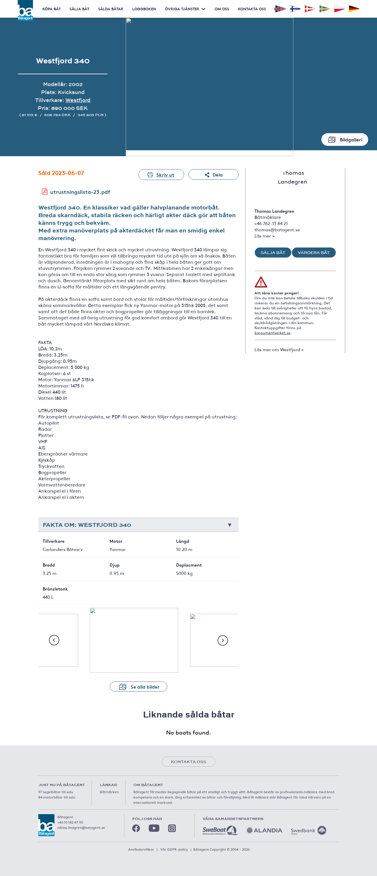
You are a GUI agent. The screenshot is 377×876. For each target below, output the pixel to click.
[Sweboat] (220, 830)
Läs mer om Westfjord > (279, 349)
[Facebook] (136, 828)
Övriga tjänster (182, 8)
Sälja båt (79, 8)
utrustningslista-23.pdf (80, 191)
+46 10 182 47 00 (70, 822)
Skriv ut (165, 174)
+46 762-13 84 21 (271, 223)
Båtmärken (109, 791)
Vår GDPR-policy (174, 849)
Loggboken (144, 8)
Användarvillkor (141, 849)
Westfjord (77, 100)
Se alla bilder (145, 686)
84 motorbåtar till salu (56, 797)
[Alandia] (264, 830)
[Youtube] (154, 828)
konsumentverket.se (272, 332)
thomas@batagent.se (277, 229)
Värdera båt (314, 252)
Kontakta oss (252, 8)
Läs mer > (264, 235)
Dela (218, 174)
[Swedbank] (308, 830)
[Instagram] (172, 828)
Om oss (222, 8)
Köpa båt (51, 8)
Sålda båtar (110, 8)
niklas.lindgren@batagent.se (81, 827)
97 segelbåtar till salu (55, 791)
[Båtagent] (25, 10)
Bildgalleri (351, 139)
